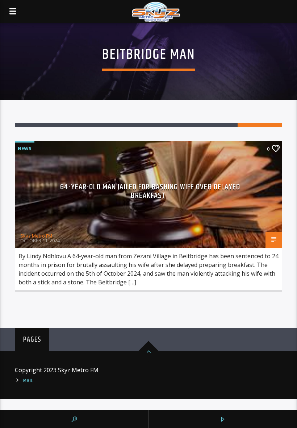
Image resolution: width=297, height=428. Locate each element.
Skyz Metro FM (36, 235)
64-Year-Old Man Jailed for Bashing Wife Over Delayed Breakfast (150, 191)
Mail (28, 381)
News (25, 148)
